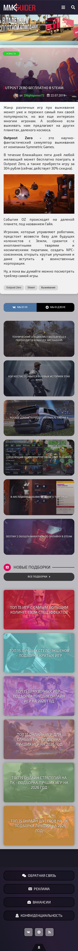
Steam (31, 287)
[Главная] (20, 7)
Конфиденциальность (41, 915)
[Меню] (63, 7)
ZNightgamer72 (34, 95)
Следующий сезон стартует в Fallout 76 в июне (39, 457)
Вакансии (42, 902)
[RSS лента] (49, 932)
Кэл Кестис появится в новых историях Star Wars (39, 378)
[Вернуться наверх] (39, 947)
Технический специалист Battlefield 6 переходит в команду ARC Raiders (39, 338)
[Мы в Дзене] (39, 932)
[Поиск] (73, 7)
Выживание (48, 287)
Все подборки (37, 576)
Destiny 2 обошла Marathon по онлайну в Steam (39, 536)
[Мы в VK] (28, 932)
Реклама (42, 889)
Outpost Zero (13, 287)
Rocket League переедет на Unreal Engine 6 (39, 417)
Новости (11, 53)
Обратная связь (42, 875)
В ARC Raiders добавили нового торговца (39, 496)
